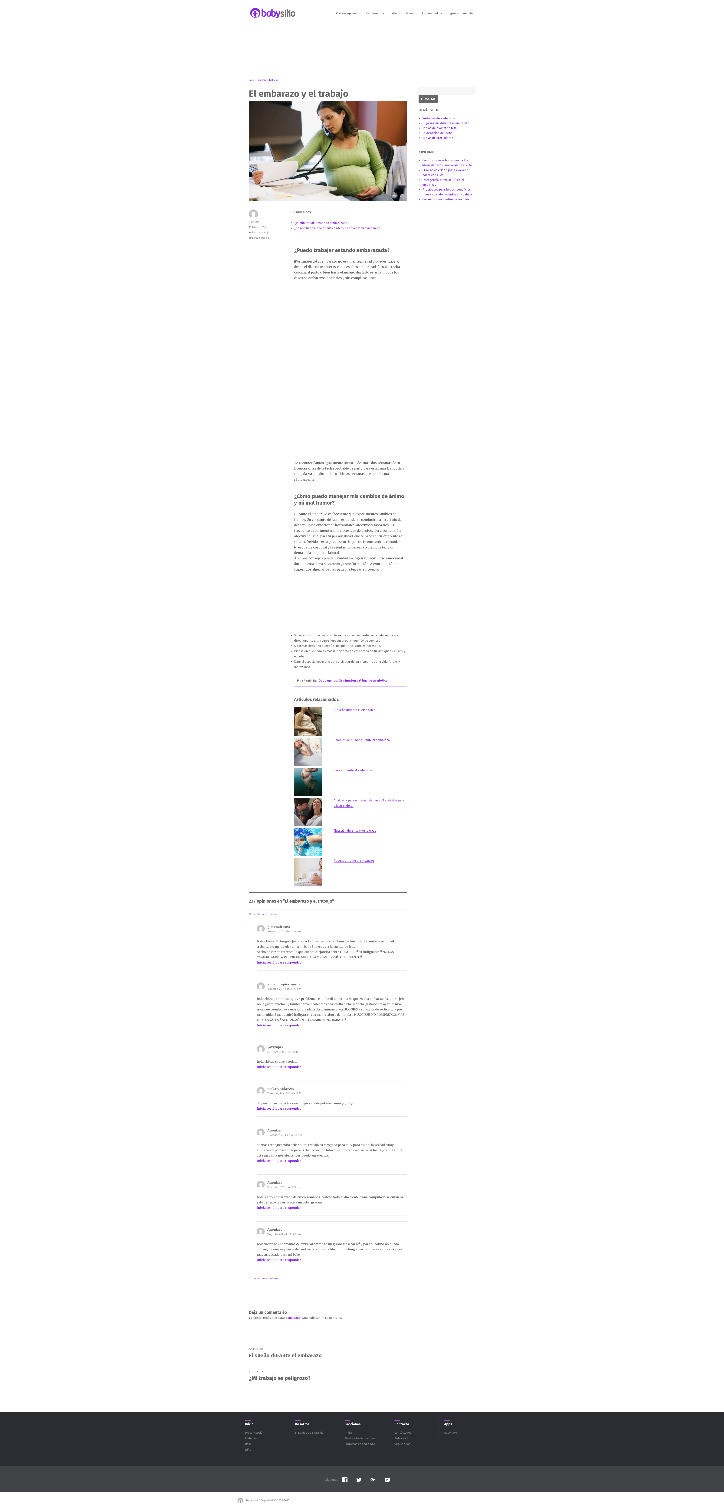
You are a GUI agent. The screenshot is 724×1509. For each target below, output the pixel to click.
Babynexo (450, 1432)
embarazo (254, 237)
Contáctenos (402, 1432)
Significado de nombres (360, 1438)
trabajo (265, 237)
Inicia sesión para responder (279, 962)
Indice (349, 1432)
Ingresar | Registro (460, 13)
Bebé (393, 13)
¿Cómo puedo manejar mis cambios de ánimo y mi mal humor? (337, 228)
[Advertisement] (362, 52)
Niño (409, 13)
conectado (293, 1318)
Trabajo (265, 232)
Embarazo (373, 13)
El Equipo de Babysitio (309, 1432)
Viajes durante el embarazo (353, 770)
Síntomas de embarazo (360, 1444)
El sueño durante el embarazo (354, 710)
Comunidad (430, 13)
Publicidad (401, 1438)
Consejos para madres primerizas (445, 199)
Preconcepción (346, 13)
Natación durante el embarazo (355, 830)
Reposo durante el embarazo (354, 861)
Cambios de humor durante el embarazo (362, 740)
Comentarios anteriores (263, 913)
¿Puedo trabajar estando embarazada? (321, 223)
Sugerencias (402, 1444)
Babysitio (254, 222)
